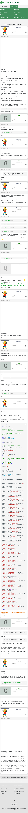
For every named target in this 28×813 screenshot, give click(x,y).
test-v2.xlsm (6, 258)
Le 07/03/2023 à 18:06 (5, 252)
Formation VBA (3, 789)
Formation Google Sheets (19, 788)
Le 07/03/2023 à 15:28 (5, 169)
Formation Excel (3, 788)
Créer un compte (14, 6)
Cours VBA (16, 9)
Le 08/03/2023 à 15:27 (5, 372)
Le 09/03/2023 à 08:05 (5, 409)
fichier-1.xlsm (7, 220)
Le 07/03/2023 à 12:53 (5, 36)
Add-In (15, 14)
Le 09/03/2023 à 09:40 (5, 628)
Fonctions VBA (17, 12)
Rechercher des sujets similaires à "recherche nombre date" (14, 777)
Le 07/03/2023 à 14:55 (5, 148)
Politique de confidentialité (21, 808)
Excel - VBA (9, 20)
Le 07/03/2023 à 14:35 (5, 124)
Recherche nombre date (17, 20)
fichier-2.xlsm (7, 224)
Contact (14, 809)
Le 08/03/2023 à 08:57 (5, 350)
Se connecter (5, 6)
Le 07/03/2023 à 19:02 (5, 275)
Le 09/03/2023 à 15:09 (5, 718)
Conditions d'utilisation (11, 808)
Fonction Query (17, 793)
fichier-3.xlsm (7, 227)
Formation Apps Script (18, 789)
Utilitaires (2, 793)
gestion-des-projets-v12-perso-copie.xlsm (13, 682)
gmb (19, 115)
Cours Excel (2, 9)
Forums (4, 20)
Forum (1, 14)
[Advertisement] (14, 53)
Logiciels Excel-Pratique (19, 17)
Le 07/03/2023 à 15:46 (5, 216)
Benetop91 (19, 27)
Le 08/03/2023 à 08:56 (5, 300)
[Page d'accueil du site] (0, 20)
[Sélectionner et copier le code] (25, 424)
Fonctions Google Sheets (19, 791)
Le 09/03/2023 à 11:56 (5, 668)
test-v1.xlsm (6, 108)
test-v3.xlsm (6, 393)
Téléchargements (4, 17)
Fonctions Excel (3, 12)
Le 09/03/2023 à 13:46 (5, 697)
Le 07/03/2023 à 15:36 (5, 192)
